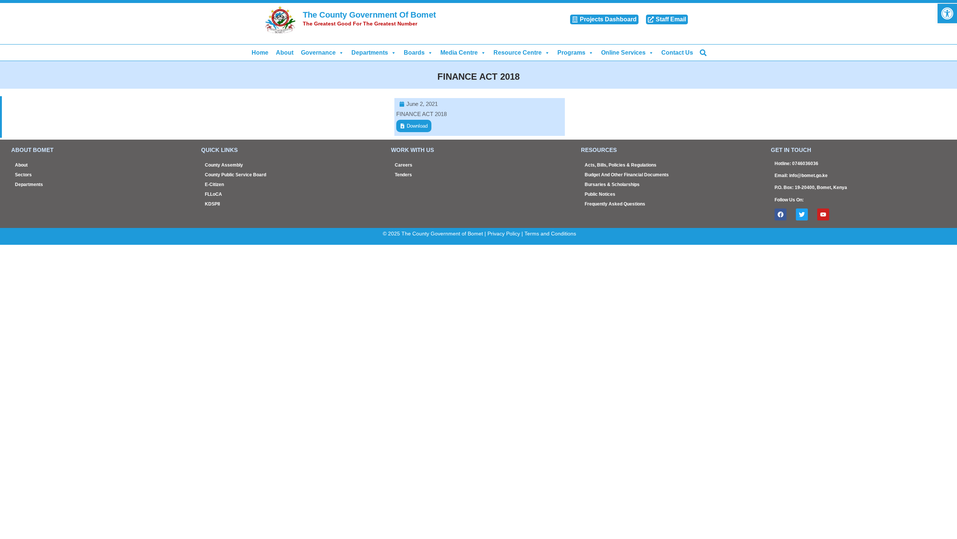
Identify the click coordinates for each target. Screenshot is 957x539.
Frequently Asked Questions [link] (615, 204)
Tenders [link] (403, 174)
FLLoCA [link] (213, 194)
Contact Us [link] (677, 52)
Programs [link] (571, 52)
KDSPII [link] (212, 204)
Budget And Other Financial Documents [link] (627, 174)
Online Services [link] (623, 52)
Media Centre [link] (459, 52)
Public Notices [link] (600, 194)
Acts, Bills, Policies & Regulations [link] (620, 165)
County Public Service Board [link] (235, 174)
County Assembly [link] (224, 165)
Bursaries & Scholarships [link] (612, 184)
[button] (703, 52)
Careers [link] (403, 165)
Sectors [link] (23, 174)
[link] (947, 13)
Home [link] (260, 52)
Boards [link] (414, 52)
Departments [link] (369, 52)
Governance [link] (318, 52)
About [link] (284, 52)
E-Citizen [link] (214, 184)
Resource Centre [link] (517, 52)
